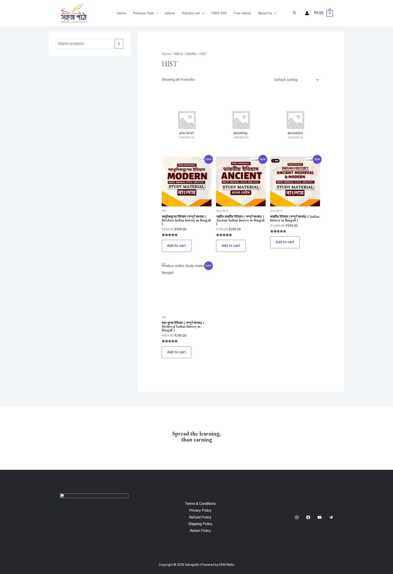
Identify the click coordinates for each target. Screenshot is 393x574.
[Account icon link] (307, 13)
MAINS (191, 54)
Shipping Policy (200, 524)
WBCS (178, 54)
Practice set (191, 13)
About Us (265, 13)
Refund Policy (200, 517)
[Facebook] (308, 517)
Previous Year (143, 13)
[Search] (119, 44)
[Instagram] (297, 517)
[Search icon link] (295, 13)
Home (121, 13)
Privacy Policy (200, 510)
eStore (170, 13)
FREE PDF (219, 13)
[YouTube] (319, 517)
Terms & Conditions (200, 503)
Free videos (242, 13)
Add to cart (176, 245)
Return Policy (200, 531)
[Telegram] (331, 517)
